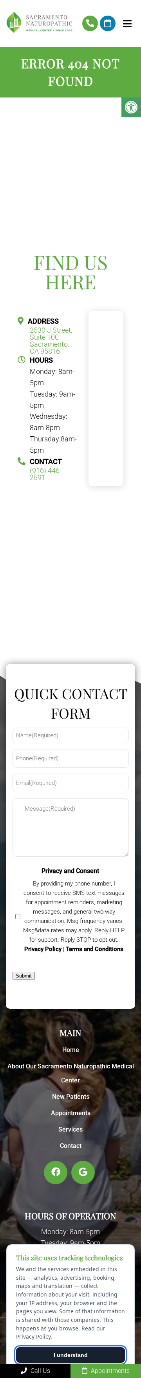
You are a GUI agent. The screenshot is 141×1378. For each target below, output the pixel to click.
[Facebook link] (55, 1172)
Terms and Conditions (94, 949)
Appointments (70, 1113)
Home (70, 1050)
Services (70, 1129)
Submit (24, 976)
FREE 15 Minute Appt (108, 23)
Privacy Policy (42, 949)
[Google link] (83, 1172)
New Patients (70, 1096)
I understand (71, 1355)
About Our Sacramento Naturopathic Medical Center (70, 1073)
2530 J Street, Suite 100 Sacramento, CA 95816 (51, 341)
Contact (70, 1146)
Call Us (39, 1370)
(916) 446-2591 (90, 23)
